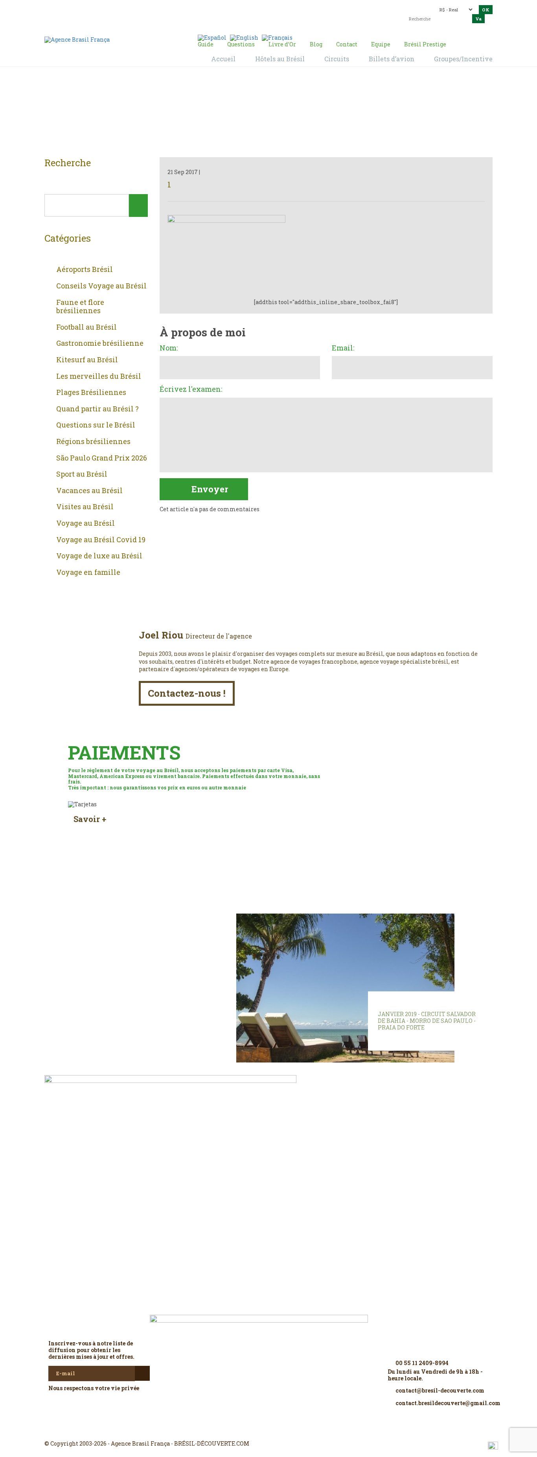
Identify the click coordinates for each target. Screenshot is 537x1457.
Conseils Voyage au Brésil (101, 286)
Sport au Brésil (81, 474)
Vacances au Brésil (89, 490)
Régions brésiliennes (93, 441)
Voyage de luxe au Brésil (99, 556)
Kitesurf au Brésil (87, 360)
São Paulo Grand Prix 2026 (101, 458)
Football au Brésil (86, 327)
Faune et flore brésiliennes (80, 306)
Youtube (287, 1429)
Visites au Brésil (85, 507)
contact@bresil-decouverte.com (264, 7)
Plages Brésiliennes (91, 392)
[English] (244, 37)
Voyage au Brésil (85, 523)
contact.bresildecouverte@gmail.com (250, 13)
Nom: (169, 348)
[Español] (212, 37)
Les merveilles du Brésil (98, 376)
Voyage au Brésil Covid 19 (100, 540)
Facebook (249, 1429)
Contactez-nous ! (187, 693)
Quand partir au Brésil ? (97, 409)
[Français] (277, 37)
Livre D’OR (150, 931)
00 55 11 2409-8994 (113, 9)
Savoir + (90, 819)
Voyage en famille (88, 572)
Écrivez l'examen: (191, 389)
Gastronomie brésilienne (99, 343)
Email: (343, 348)
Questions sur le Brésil (95, 425)
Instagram (268, 1429)
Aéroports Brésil (84, 269)
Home (259, 114)
